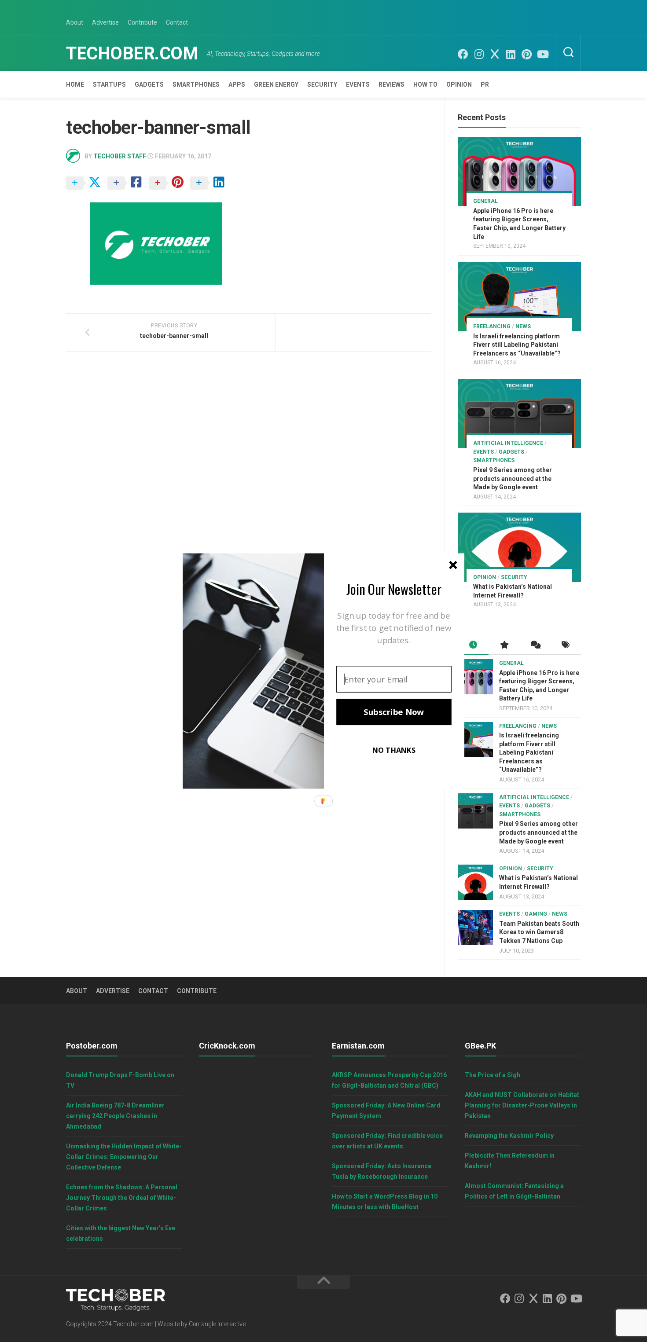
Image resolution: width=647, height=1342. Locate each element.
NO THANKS (393, 750)
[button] (394, 589)
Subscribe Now (394, 712)
